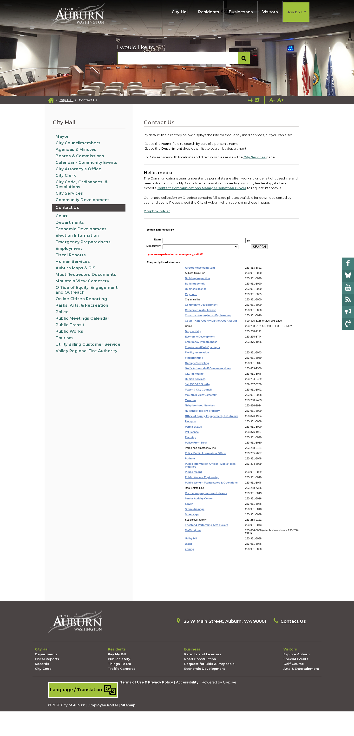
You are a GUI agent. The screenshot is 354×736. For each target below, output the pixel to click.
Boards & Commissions (80, 156)
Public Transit (70, 325)
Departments (70, 222)
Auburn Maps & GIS (76, 268)
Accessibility (187, 682)
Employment (69, 248)
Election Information (77, 235)
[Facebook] (348, 264)
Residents (208, 11)
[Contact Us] (348, 324)
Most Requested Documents (86, 274)
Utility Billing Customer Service (88, 344)
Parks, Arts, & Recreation (82, 305)
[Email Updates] (348, 312)
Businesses (241, 11)
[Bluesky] (348, 276)
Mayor (62, 136)
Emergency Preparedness (83, 242)
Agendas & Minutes (76, 149)
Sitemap (128, 705)
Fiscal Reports (71, 255)
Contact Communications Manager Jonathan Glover (201, 188)
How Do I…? (296, 12)
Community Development (82, 200)
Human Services (73, 261)
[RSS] (348, 300)
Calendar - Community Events (87, 162)
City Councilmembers (78, 143)
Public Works (69, 331)
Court (62, 216)
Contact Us (67, 207)
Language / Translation (76, 689)
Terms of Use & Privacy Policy (146, 682)
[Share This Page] (257, 100)
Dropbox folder (157, 211)
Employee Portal (103, 705)
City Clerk (66, 175)
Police (62, 312)
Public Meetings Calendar (82, 318)
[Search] (244, 58)
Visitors (270, 11)
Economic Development (81, 229)
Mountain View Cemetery (82, 281)
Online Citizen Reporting (81, 299)
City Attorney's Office (78, 169)
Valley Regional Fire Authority (86, 351)
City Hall (180, 11)
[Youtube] (348, 288)
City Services (69, 193)
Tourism (64, 338)
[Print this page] (250, 100)
